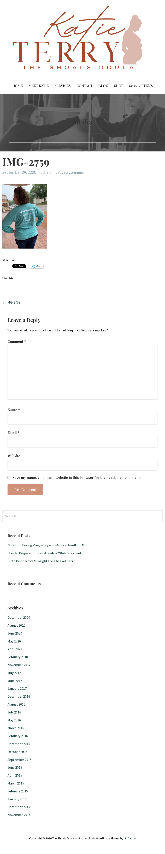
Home (17, 85)
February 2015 (18, 791)
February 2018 (18, 657)
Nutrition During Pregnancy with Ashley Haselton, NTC (48, 545)
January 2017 (17, 688)
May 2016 (14, 720)
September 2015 (20, 759)
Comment (17, 341)
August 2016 (16, 704)
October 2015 (17, 752)
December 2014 (19, 807)
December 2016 (19, 696)
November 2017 (19, 665)
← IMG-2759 (11, 302)
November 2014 (19, 815)
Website (14, 455)
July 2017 (14, 673)
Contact (84, 85)
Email (13, 432)
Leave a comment (70, 172)
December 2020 (19, 617)
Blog (103, 85)
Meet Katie (39, 85)
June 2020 (15, 633)
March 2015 (16, 783)
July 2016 (14, 712)
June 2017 (15, 681)
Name (14, 409)
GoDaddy (130, 838)
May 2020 (14, 641)
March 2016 (16, 728)
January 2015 (17, 799)
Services (63, 85)
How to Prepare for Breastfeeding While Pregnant (44, 553)
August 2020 (16, 625)
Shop (118, 85)
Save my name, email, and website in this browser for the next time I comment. (76, 477)
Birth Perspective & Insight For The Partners (40, 561)
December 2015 (19, 744)
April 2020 (15, 649)
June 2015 (15, 767)
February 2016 (18, 736)
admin (46, 172)
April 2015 (15, 775)
